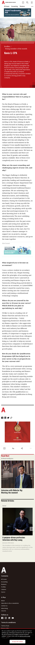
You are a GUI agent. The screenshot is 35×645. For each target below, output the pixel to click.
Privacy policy (5, 628)
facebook (2, 418)
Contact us (4, 606)
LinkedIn (5, 418)
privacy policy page (25, 636)
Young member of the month (16, 49)
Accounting (14, 6)
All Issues (6, 6)
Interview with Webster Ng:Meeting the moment (12, 491)
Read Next (5, 455)
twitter (8, 418)
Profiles (7, 46)
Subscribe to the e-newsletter (10, 603)
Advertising (4, 608)
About (3, 600)
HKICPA (3, 611)
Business (22, 6)
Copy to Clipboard (11, 418)
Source (3, 592)
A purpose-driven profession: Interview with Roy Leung (13, 538)
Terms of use (5, 626)
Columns (3, 589)
